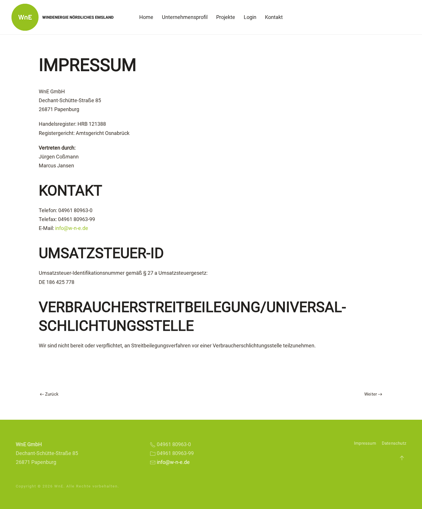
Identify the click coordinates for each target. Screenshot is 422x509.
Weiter (370, 394)
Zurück (52, 394)
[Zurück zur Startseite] (64, 17)
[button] (402, 458)
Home (146, 17)
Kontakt (274, 17)
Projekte (225, 17)
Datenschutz (394, 443)
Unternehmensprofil (185, 17)
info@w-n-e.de (71, 228)
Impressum (365, 443)
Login (250, 17)
